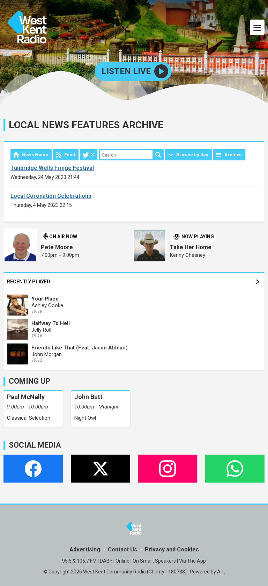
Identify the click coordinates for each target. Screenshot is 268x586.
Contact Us (122, 549)
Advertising (84, 549)
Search (158, 154)
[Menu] (257, 27)
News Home (35, 154)
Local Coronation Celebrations (50, 196)
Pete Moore (57, 247)
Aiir (220, 571)
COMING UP (29, 381)
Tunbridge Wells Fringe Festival (52, 168)
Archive (233, 154)
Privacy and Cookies (172, 549)
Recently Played (28, 281)
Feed (69, 154)
